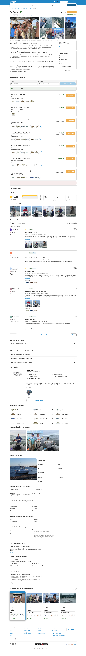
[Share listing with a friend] (62, 12)
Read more (27, 239)
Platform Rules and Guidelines (58, 635)
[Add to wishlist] (65, 12)
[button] (43, 98)
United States (14, 8)
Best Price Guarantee (72, 14)
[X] (13, 644)
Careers (11, 630)
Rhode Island (20, 8)
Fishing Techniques (28, 628)
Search (71, 5)
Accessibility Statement (57, 636)
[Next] (76, 589)
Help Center (54, 628)
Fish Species (26, 632)
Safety (11, 635)
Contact (11, 633)
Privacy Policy (55, 632)
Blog (10, 632)
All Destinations (41, 633)
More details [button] (12, 552)
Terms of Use (55, 630)
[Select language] (58, 2)
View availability (70, 95)
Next (73, 334)
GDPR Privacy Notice (56, 633)
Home (11, 8)
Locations (40, 632)
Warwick (25, 8)
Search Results (30, 8)
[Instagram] (15, 644)
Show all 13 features (66, 66)
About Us (11, 628)
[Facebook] (10, 644)
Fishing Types (27, 630)
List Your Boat (64, 1)
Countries (40, 628)
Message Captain (39, 400)
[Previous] (73, 589)
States (39, 630)
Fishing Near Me (27, 633)
